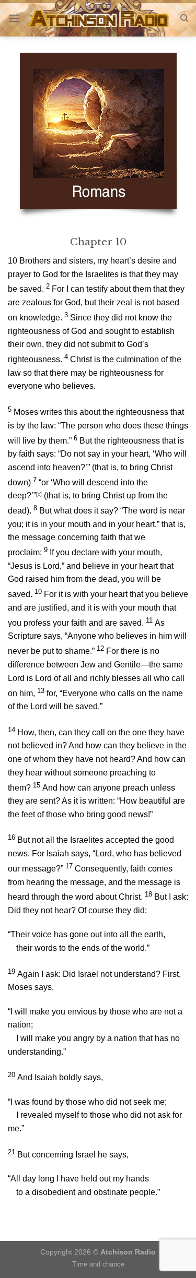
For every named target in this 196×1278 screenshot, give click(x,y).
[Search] (184, 18)
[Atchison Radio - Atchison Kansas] (100, 18)
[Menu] (14, 18)
